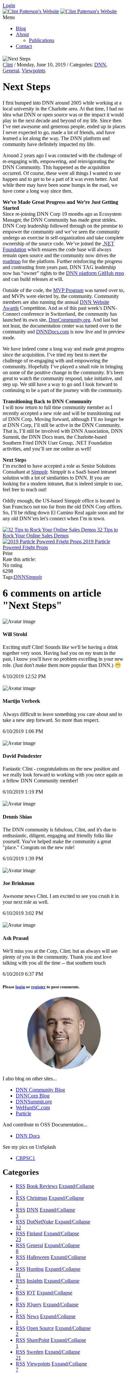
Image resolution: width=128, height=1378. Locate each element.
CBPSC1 (25, 1158)
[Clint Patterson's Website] (31, 11)
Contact (24, 46)
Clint (8, 64)
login (20, 986)
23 (18, 1239)
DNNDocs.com (52, 331)
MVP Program (68, 290)
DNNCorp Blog (33, 1095)
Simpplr (39, 472)
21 (18, 1358)
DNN (100, 64)
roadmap (12, 261)
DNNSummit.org (34, 1101)
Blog (21, 28)
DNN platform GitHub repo (95, 273)
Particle (23, 1113)
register (38, 986)
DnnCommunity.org (69, 320)
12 (18, 1227)
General (11, 70)
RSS (20, 1186)
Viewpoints (33, 70)
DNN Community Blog (40, 1090)
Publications (41, 40)
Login (9, 5)
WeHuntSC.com (33, 1107)
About (22, 34)
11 (18, 1275)
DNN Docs (28, 1136)
